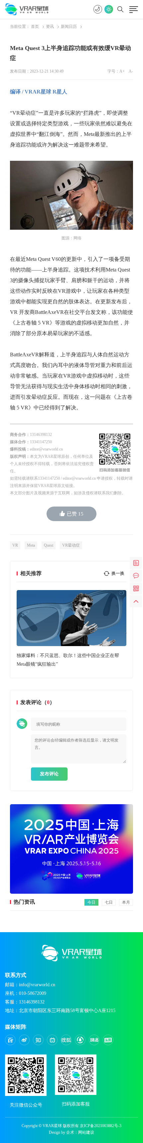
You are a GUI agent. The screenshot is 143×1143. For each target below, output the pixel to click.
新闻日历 (69, 26)
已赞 (75, 513)
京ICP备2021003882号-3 (100, 1125)
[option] (71, 629)
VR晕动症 (71, 545)
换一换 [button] (117, 573)
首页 (35, 26)
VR (15, 545)
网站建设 (86, 1132)
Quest (48, 545)
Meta (31, 545)
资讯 (50, 26)
